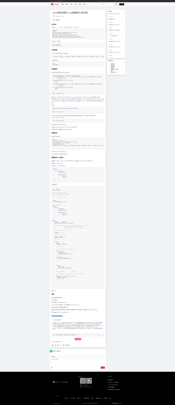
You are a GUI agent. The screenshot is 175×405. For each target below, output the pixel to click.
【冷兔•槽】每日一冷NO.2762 (114, 41)
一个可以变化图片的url (113, 35)
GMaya (110, 398)
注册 (121, 4)
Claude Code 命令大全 (113, 384)
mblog (58, 403)
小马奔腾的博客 (86, 398)
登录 (116, 4)
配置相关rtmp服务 (114, 69)
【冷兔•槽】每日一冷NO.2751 (114, 24)
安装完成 (113, 68)
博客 (62, 4)
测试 (112, 70)
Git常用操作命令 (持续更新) (114, 30)
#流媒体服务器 (57, 341)
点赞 (78, 339)
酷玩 (67, 4)
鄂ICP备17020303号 (94, 403)
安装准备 (113, 63)
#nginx (52, 341)
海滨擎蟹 (105, 398)
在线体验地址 (57, 316)
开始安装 (113, 65)
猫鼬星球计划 (98, 398)
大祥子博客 (72, 398)
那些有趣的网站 (111, 19)
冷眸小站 (79, 398)
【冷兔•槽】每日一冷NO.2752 (114, 46)
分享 (71, 4)
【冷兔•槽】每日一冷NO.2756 (114, 52)
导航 (84, 4)
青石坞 (92, 398)
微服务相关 (110, 379)
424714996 (85, 384)
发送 (103, 367)
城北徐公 (66, 398)
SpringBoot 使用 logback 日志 (114, 13)
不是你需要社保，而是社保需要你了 (116, 389)
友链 (80, 4)
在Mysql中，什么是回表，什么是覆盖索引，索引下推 (119, 382)
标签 (75, 4)
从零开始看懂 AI (111, 387)
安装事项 (113, 66)
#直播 (61, 341)
